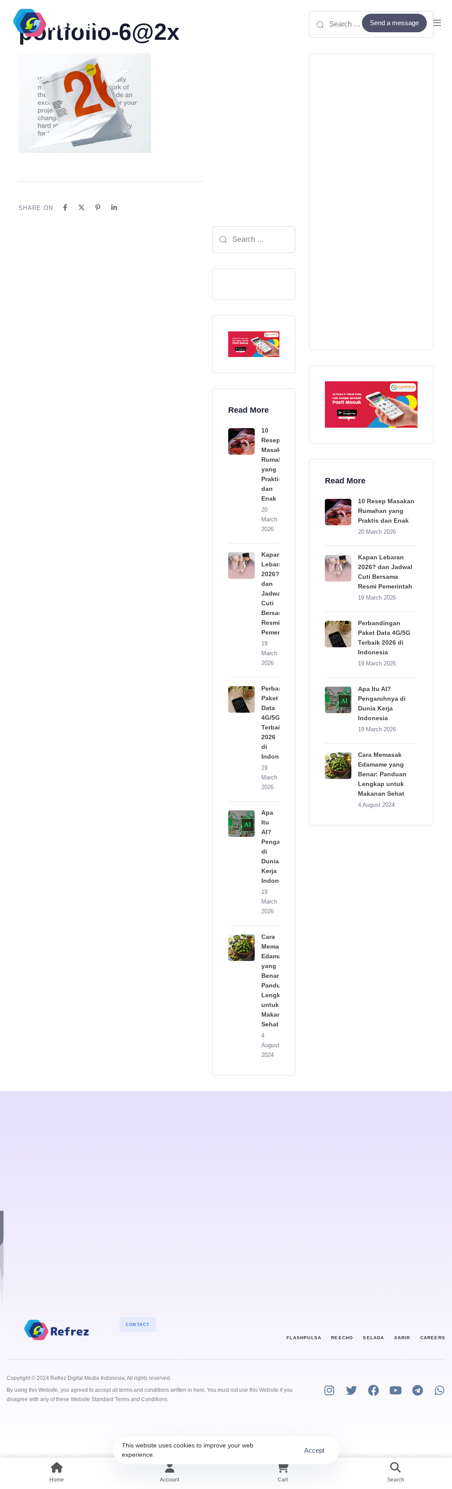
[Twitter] (351, 1390)
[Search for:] (253, 239)
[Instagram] (329, 1390)
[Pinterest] (97, 207)
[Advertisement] (371, 201)
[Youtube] (395, 1390)
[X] (81, 207)
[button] (440, 23)
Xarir (402, 1337)
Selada (373, 1337)
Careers (432, 1337)
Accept (314, 1450)
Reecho (342, 1337)
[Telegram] (417, 1390)
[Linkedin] (114, 207)
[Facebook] (65, 207)
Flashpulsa (303, 1337)
